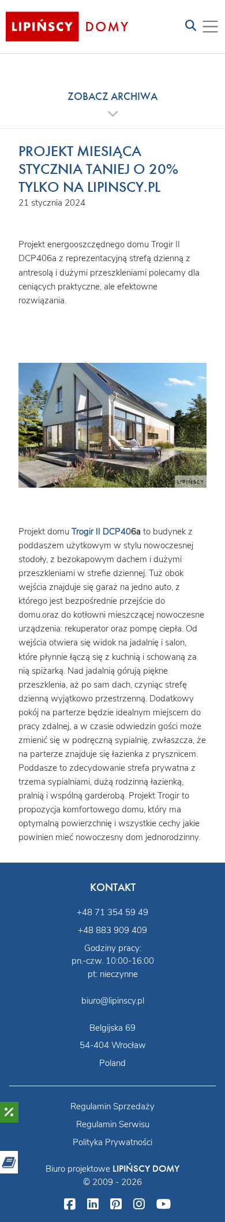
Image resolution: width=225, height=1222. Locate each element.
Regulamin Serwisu (112, 1124)
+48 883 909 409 (112, 930)
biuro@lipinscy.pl (112, 1000)
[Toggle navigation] (190, 26)
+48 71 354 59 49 (112, 912)
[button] (112, 104)
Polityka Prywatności (112, 1142)
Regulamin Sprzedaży (112, 1106)
